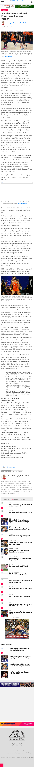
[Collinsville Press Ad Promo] (17, 725)
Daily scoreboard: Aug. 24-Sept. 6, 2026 (20, 512)
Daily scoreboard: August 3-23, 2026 (19, 536)
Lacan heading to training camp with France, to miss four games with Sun (19, 528)
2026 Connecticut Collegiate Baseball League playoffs (20, 559)
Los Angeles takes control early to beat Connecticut (19, 673)
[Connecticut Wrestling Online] (17, 687)
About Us (15, 751)
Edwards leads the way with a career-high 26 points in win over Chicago (19, 521)
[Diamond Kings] (17, 7)
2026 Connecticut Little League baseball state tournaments (20, 543)
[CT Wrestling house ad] (17, 639)
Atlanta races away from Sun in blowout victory (20, 613)
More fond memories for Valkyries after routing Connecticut (20, 505)
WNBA (20, 471)
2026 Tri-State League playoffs (18, 574)
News (22, 753)
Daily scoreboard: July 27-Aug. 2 (18, 566)
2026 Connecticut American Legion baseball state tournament (19, 551)
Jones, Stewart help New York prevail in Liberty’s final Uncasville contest (20, 605)
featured (14, 471)
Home (10, 751)
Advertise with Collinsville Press (12, 753)
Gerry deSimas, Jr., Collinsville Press (18, 23)
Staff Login (29, 753)
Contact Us (22, 751)
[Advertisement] (17, 704)
